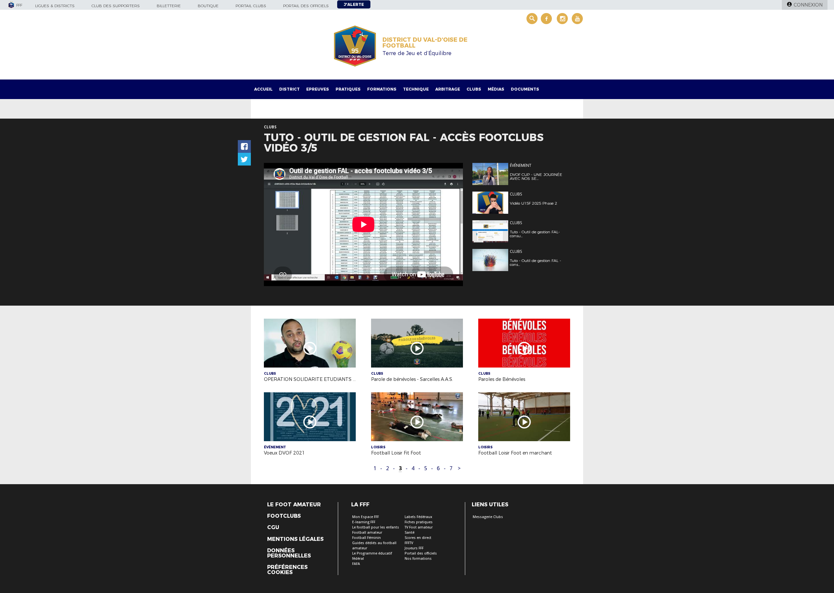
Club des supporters (116, 5)
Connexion (808, 5)
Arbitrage (447, 89)
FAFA (356, 564)
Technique (416, 89)
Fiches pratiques (419, 522)
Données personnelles (289, 553)
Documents (525, 89)
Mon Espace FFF (365, 517)
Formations (381, 89)
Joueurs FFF (414, 548)
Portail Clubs (251, 5)
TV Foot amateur (419, 527)
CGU (273, 527)
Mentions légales (295, 539)
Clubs (474, 89)
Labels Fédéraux (418, 517)
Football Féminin (366, 538)
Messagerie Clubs (488, 517)
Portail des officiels (306, 5)
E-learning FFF (363, 522)
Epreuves (317, 89)
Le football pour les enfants (375, 527)
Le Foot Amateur (294, 504)
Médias (496, 89)
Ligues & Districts (55, 5)
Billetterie (169, 5)
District (289, 89)
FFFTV (409, 543)
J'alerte (354, 4)
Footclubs (284, 516)
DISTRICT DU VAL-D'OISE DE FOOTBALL (424, 42)
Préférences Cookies (287, 570)
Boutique (208, 5)
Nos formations (418, 559)
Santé (409, 532)
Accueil (263, 89)
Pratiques (348, 89)
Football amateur (367, 532)
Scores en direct (418, 538)
